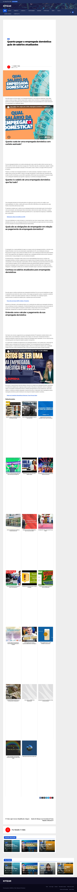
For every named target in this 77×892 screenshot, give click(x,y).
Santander (32, 10)
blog (6, 842)
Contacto (17, 13)
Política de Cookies (70, 886)
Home (47, 886)
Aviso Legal (51, 886)
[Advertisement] (29, 28)
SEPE (53, 10)
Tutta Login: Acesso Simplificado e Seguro (18, 819)
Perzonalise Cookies (62, 886)
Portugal (46, 10)
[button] (70, 12)
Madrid (39, 10)
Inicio (9, 10)
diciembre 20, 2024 (10, 870)
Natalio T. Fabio (16, 66)
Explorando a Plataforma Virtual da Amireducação (11, 846)
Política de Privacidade (64, 889)
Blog (59, 10)
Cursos (23, 10)
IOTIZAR (7, 6)
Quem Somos (7, 13)
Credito (16, 10)
